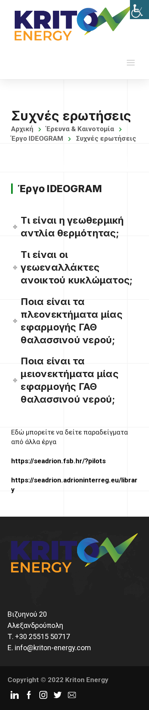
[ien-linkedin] (15, 695)
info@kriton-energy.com (53, 647)
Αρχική (22, 129)
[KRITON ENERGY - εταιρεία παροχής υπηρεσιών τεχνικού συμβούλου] (74, 22)
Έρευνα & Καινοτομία (80, 129)
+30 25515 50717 (42, 636)
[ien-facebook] (29, 695)
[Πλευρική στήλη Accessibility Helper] (139, 9)
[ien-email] (72, 695)
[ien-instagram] (43, 695)
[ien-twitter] (57, 695)
